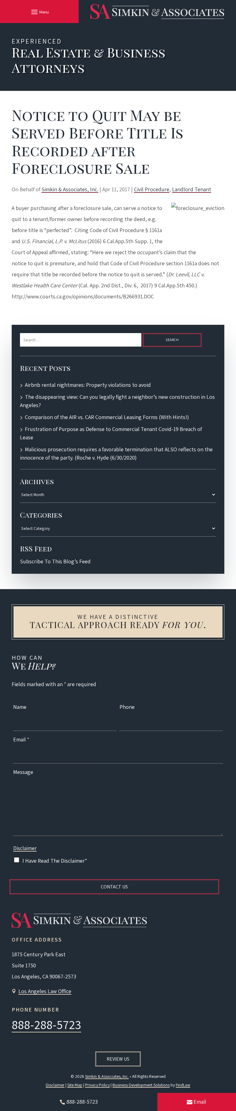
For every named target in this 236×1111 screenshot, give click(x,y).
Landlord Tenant (191, 189)
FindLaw (183, 1085)
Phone (127, 706)
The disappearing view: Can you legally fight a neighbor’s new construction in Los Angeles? (117, 401)
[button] (39, 12)
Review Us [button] (118, 1059)
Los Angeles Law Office (44, 991)
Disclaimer (25, 848)
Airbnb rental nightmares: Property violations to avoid (88, 384)
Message (23, 771)
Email (21, 739)
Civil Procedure (151, 189)
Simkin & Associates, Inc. (69, 189)
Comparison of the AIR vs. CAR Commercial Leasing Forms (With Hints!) (107, 417)
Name (19, 706)
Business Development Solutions (141, 1085)
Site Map (74, 1085)
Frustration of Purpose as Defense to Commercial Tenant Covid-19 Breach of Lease (111, 433)
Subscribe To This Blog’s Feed (55, 561)
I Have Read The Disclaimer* (54, 860)
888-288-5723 (46, 1024)
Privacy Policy (97, 1085)
